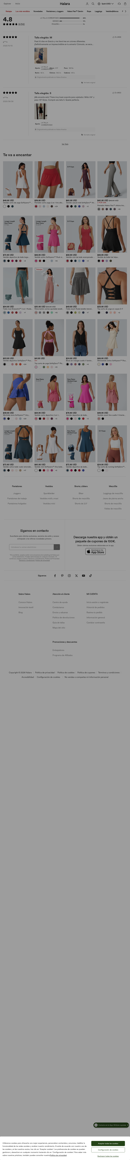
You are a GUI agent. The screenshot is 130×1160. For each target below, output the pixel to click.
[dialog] (65, 580)
